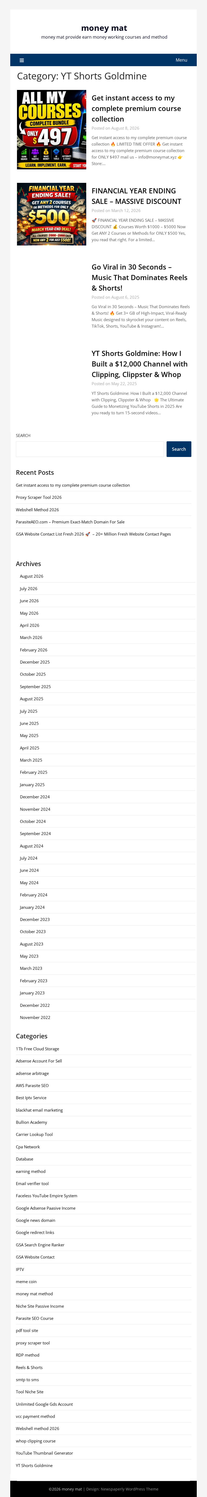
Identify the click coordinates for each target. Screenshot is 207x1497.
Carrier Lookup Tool (34, 1134)
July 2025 (28, 711)
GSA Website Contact (35, 1257)
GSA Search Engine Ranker (40, 1244)
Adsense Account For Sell (39, 1061)
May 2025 (29, 735)
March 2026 (31, 637)
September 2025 (35, 686)
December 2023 (35, 919)
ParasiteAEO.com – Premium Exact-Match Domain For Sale (70, 521)
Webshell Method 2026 (37, 509)
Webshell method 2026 (37, 1428)
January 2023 (32, 992)
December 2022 (35, 1005)
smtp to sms (27, 1379)
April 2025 (29, 748)
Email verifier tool (32, 1183)
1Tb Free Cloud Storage (37, 1048)
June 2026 (29, 600)
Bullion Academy (31, 1122)
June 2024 (29, 870)
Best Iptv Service (31, 1097)
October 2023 (33, 931)
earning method (31, 1171)
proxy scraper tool (33, 1342)
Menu (181, 60)
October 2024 (33, 821)
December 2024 (35, 796)
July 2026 (28, 588)
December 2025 (35, 662)
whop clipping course (36, 1441)
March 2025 (31, 760)
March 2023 (31, 968)
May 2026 (29, 613)
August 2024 (31, 846)
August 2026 (31, 576)
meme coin (26, 1281)
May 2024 (29, 882)
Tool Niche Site (29, 1391)
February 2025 (33, 772)
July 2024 (28, 858)
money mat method (34, 1293)
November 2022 (35, 1017)
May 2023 (29, 956)
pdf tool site (27, 1330)
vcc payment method (35, 1416)
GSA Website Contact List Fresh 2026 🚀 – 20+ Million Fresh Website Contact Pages (93, 534)
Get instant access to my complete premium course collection (136, 108)
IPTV (20, 1269)
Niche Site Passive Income (40, 1306)
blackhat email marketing (39, 1110)
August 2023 (31, 944)
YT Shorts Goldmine (34, 1465)
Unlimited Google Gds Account (44, 1404)
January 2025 (32, 784)
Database (24, 1159)
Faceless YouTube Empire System (46, 1195)
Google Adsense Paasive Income (45, 1208)
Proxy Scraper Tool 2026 (39, 497)
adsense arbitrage (32, 1073)
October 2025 (33, 674)
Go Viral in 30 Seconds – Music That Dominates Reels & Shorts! (140, 277)
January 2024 (32, 907)
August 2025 (31, 698)
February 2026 (33, 649)
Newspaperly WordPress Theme (129, 1489)
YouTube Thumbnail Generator (44, 1453)
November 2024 (35, 809)
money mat (104, 27)
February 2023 (33, 980)
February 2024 (33, 894)
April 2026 (29, 625)
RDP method (27, 1355)
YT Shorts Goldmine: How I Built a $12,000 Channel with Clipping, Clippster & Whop (140, 363)
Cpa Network (28, 1146)
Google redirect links (35, 1232)
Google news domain (35, 1220)
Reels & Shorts (29, 1367)
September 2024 (35, 833)
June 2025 (29, 723)
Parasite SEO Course (34, 1318)
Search (23, 435)
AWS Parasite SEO (32, 1085)
